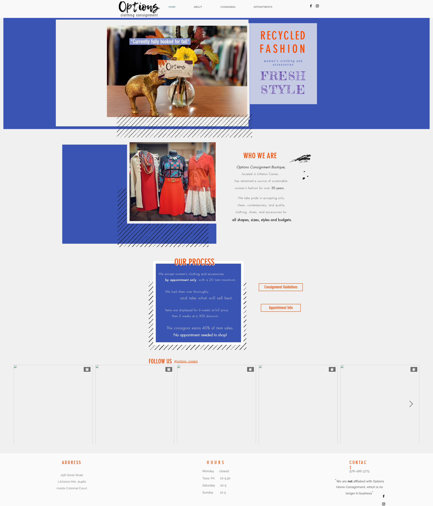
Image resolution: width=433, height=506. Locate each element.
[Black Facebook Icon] (311, 6)
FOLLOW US (161, 361)
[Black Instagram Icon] (317, 6)
